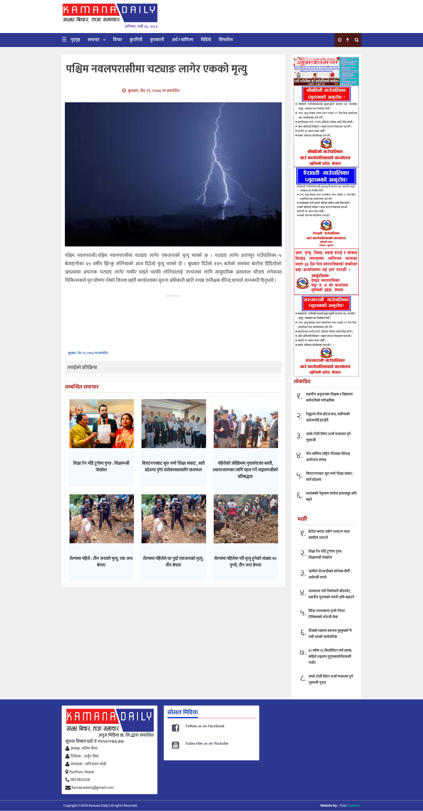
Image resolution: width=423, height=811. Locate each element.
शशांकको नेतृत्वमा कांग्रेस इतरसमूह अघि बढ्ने (331, 496)
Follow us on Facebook (205, 726)
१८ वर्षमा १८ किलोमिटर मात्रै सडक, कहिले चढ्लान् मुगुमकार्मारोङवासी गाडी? (330, 657)
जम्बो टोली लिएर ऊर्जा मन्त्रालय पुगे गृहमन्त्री (328, 437)
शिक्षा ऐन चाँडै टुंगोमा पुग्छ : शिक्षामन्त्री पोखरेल (325, 554)
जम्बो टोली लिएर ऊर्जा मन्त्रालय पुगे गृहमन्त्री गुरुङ (330, 679)
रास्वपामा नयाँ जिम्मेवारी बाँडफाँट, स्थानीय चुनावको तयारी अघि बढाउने (331, 594)
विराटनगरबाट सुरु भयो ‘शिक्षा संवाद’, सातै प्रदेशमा (329, 477)
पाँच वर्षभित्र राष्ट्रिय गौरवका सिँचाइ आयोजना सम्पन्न (328, 457)
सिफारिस (226, 40)
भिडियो (206, 40)
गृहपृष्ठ (75, 40)
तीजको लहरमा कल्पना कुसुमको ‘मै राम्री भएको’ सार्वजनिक (330, 634)
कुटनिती (136, 40)
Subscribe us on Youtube (207, 744)
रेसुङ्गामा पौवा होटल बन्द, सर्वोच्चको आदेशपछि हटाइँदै (328, 417)
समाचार (93, 40)
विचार (117, 40)
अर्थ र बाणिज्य (182, 40)
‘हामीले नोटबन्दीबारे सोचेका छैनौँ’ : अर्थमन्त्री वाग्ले (330, 574)
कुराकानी (157, 40)
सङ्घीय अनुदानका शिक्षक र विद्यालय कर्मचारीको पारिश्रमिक (329, 397)
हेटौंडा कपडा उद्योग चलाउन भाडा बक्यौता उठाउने (329, 535)
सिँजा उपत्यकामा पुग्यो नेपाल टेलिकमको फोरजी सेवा (326, 614)
